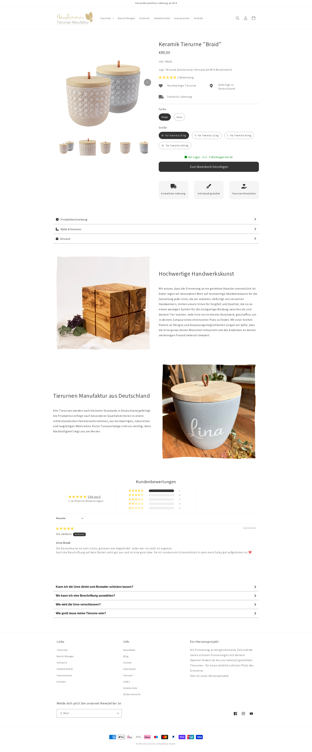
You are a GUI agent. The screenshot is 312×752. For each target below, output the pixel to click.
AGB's (126, 681)
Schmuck (62, 662)
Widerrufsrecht (131, 694)
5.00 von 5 (94, 497)
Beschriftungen (65, 656)
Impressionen (64, 675)
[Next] (147, 82)
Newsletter (129, 650)
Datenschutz (130, 688)
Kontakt (61, 681)
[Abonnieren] (118, 713)
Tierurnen (62, 650)
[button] (107, 18)
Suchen (127, 662)
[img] (65, 528)
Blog (125, 656)
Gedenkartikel (65, 669)
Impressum (129, 669)
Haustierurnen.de (151, 744)
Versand (128, 675)
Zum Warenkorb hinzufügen (209, 167)
